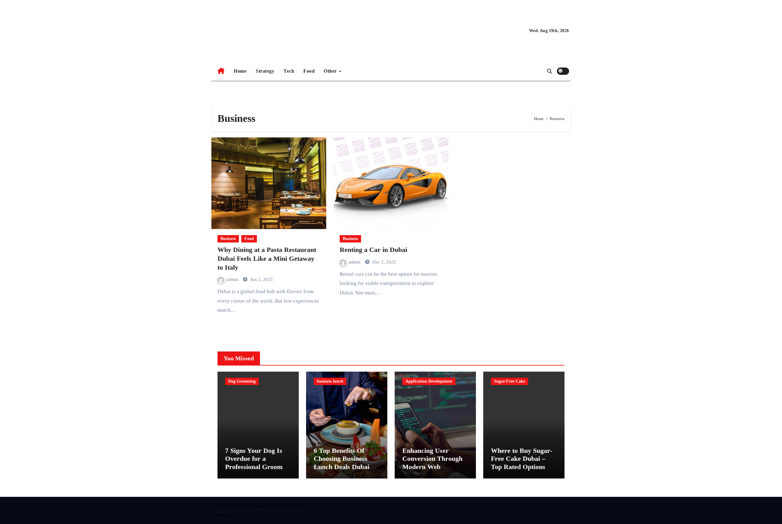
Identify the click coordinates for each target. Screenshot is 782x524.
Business (228, 238)
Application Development (428, 381)
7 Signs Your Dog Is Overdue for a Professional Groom (254, 459)
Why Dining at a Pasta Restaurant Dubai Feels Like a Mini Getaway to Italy (266, 258)
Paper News (287, 505)
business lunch (330, 381)
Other (331, 71)
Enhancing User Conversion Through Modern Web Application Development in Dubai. (435, 467)
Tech (288, 71)
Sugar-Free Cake (509, 381)
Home (240, 71)
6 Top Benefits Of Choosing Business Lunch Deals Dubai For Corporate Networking (341, 467)
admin (232, 279)
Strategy (265, 71)
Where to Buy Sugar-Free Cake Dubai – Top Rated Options (521, 459)
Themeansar (223, 514)
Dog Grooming (242, 381)
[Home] (221, 71)
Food (309, 71)
